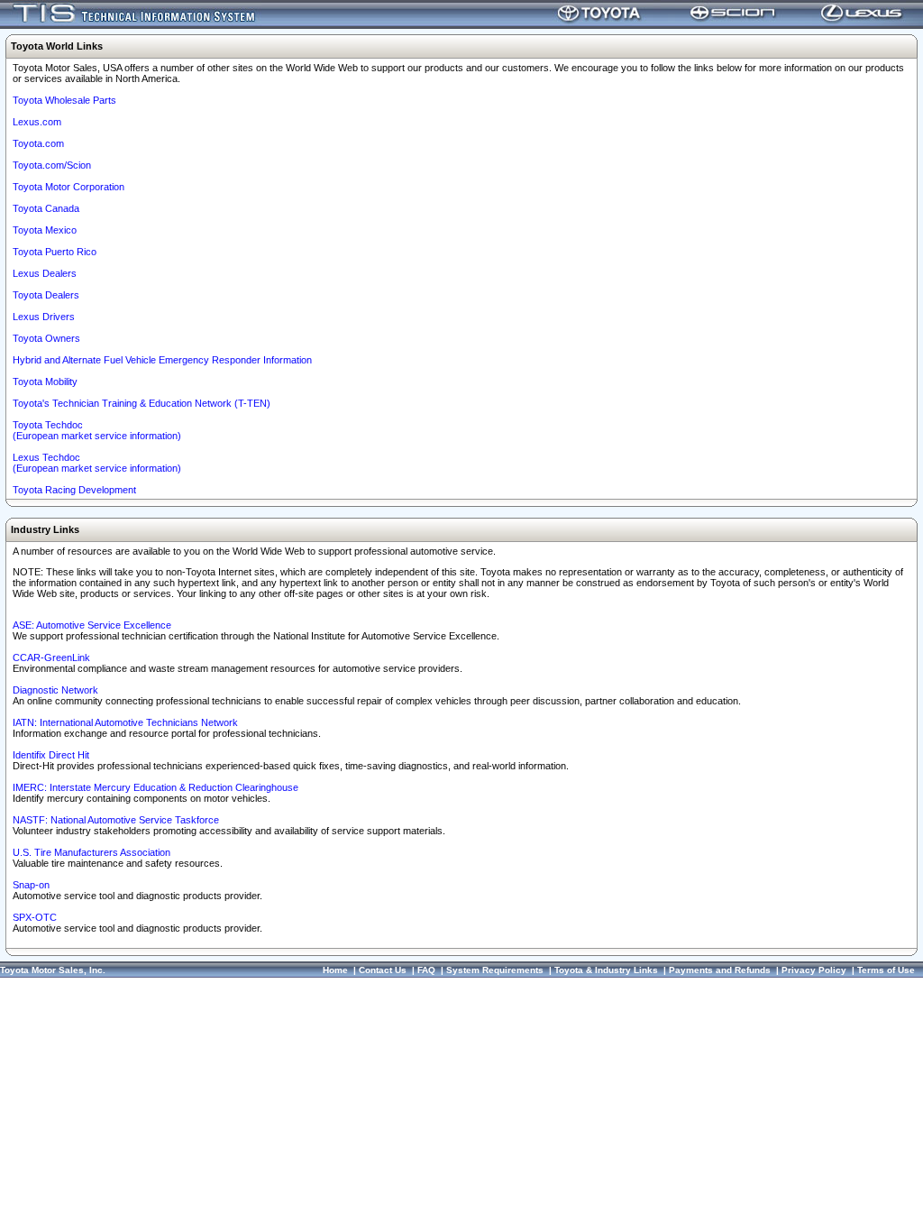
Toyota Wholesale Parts (64, 100)
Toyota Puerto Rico (54, 251)
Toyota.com (38, 143)
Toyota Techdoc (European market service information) (97, 430)
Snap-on (31, 884)
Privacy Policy (813, 970)
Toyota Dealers (46, 295)
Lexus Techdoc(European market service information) (97, 462)
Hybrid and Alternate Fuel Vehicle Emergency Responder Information (162, 359)
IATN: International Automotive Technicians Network (125, 722)
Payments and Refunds (720, 970)
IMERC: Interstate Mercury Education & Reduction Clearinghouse (155, 787)
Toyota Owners (46, 338)
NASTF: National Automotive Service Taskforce (116, 819)
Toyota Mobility (45, 381)
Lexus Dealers (45, 273)
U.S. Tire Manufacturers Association (91, 852)
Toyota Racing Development (74, 489)
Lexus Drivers (44, 316)
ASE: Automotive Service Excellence (92, 625)
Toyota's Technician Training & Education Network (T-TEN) (141, 403)
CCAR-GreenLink (51, 657)
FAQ (426, 970)
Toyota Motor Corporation (68, 186)
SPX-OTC (35, 917)
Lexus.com (37, 121)
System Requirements (495, 970)
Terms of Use (886, 970)
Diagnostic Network (55, 690)
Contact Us (383, 970)
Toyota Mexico (45, 230)
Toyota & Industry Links (606, 970)
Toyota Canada (46, 208)
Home (335, 970)
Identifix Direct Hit (51, 754)
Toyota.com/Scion (52, 165)
